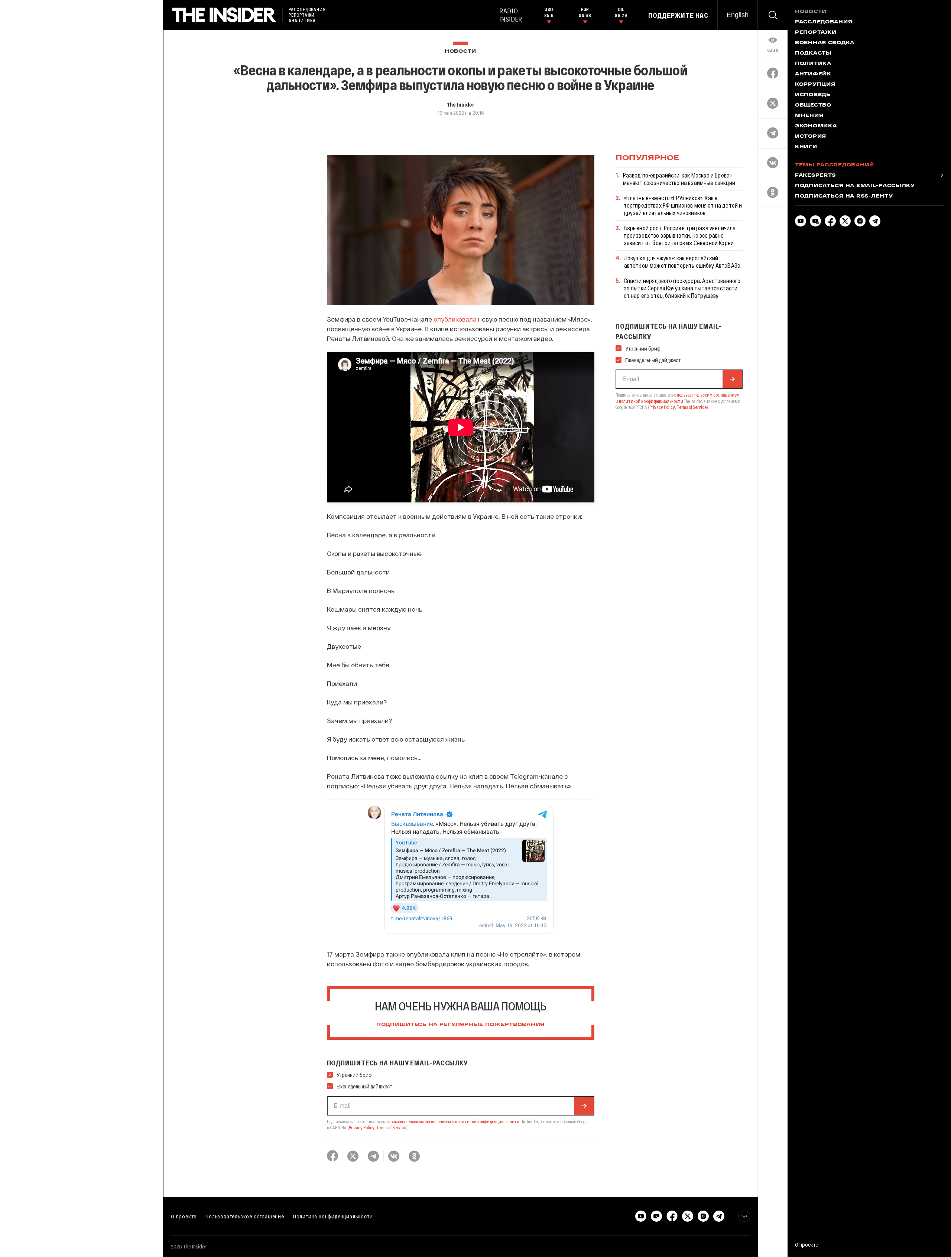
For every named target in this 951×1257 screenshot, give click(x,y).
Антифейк (813, 74)
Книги (806, 147)
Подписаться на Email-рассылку (855, 186)
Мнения (809, 116)
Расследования (823, 22)
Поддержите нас (678, 15)
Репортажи (815, 32)
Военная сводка (824, 43)
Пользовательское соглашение (244, 1216)
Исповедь (813, 95)
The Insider (460, 104)
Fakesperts (815, 175)
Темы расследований (834, 165)
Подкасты (813, 53)
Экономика (816, 126)
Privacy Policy (361, 1127)
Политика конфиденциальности (333, 1216)
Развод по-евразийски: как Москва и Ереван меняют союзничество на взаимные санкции (679, 179)
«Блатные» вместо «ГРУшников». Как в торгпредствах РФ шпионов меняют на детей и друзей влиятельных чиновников (683, 205)
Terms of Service (391, 1127)
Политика (813, 64)
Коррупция (815, 84)
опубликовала (455, 319)
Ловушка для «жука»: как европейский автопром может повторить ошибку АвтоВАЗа (682, 261)
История (810, 136)
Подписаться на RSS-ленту (844, 196)
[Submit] (584, 1106)
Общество (813, 105)
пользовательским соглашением (419, 1121)
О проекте (184, 1216)
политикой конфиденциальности (487, 1121)
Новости (460, 51)
